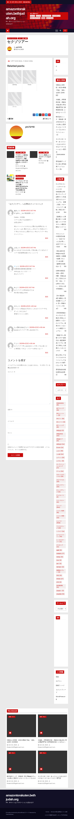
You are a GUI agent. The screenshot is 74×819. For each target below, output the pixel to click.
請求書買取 (59, 586)
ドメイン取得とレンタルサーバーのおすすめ (45, 156)
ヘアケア (60, 531)
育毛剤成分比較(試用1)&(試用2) (61, 372)
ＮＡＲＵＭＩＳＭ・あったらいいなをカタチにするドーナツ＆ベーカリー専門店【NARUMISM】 (52, 778)
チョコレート (60, 496)
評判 (58, 582)
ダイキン (46, 119)
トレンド (32, 16)
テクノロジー (60, 501)
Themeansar (9, 814)
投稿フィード (60, 685)
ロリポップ (59, 546)
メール (11, 421)
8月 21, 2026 (19, 166)
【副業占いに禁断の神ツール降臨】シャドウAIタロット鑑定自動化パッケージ (61, 222)
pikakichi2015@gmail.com (22, 169)
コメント (11, 372)
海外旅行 (60, 567)
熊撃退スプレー (60, 571)
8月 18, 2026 (43, 161)
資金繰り (60, 591)
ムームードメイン (46, 16)
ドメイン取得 (60, 511)
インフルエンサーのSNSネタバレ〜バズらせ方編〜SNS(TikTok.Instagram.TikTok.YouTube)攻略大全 (22, 185)
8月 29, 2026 (44, 745)
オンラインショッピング (60, 466)
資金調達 (60, 594)
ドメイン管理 (60, 517)
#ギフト (60, 419)
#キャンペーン (60, 414)
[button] (61, 30)
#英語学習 (59, 435)
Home (47, 812)
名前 (10, 410)
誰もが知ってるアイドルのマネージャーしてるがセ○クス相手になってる (61, 360)
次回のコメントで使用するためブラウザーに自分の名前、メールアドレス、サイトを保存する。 (29, 448)
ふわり (59, 451)
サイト (10, 433)
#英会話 (60, 430)
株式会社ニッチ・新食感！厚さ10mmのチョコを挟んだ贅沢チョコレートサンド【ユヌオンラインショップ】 (21, 778)
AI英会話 (60, 444)
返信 (46, 238)
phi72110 (19, 47)
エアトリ (60, 457)
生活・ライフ (12, 716)
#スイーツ (60, 422)
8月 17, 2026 (19, 192)
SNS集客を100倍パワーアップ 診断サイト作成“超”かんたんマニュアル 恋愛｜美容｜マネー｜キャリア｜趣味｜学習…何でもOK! (61, 202)
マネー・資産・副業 (23, 38)
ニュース (38, 16)
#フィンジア (60, 426)
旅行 (58, 563)
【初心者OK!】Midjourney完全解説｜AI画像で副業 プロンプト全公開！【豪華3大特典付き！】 (61, 259)
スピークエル (50, 18)
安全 (58, 560)
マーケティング (20, 178)
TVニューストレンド (12, 38)
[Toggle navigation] (57, 30)
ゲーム (60, 471)
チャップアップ (60, 491)
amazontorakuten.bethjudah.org (15, 13)
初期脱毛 (60, 553)
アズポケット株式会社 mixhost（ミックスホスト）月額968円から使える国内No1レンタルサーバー (22, 159)
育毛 (59, 575)
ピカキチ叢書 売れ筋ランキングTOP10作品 (56, 815)
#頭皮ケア (59, 440)
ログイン (59, 681)
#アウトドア (60, 409)
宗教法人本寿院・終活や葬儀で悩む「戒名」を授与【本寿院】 (61, 90)
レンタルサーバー (60, 541)
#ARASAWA (60, 404)
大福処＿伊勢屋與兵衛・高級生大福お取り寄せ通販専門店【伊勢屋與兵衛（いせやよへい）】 (52, 742)
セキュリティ (60, 486)
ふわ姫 (60, 454)
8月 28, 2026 (44, 781)
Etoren (59, 447)
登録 (57, 677)
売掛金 (59, 557)
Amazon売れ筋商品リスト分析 (59, 812)
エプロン (60, 461)
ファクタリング (56, 16)
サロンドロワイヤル (35, 18)
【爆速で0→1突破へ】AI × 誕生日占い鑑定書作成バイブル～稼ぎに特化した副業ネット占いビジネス (61, 343)
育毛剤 (43, 18)
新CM (10, 119)
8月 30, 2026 (13, 745)
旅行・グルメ (43, 716)
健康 (59, 550)
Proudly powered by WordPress (15, 812)
